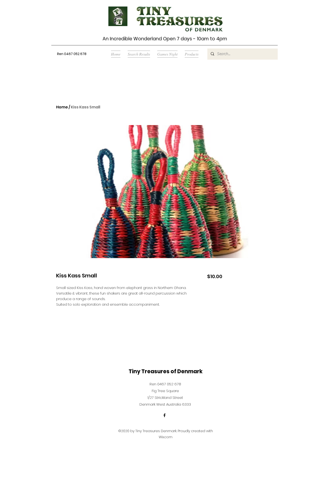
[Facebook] (164, 415)
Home (62, 107)
